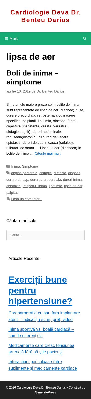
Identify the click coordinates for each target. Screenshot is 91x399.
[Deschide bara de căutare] (85, 38)
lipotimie (55, 186)
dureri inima (72, 180)
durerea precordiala (45, 180)
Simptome (30, 166)
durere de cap (17, 180)
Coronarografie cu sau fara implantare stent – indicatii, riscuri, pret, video (44, 316)
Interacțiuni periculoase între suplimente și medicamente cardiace (42, 364)
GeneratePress (45, 392)
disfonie (60, 173)
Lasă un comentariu (26, 199)
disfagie (45, 173)
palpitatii (12, 193)
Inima (15, 166)
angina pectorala (24, 173)
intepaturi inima (35, 186)
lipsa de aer (73, 186)
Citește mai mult (48, 153)
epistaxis (13, 186)
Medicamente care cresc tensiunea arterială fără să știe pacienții (41, 348)
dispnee (74, 173)
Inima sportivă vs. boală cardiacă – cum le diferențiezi (41, 332)
